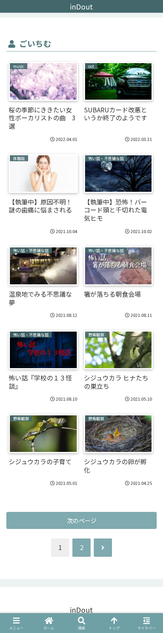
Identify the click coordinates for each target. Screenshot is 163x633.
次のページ (82, 520)
